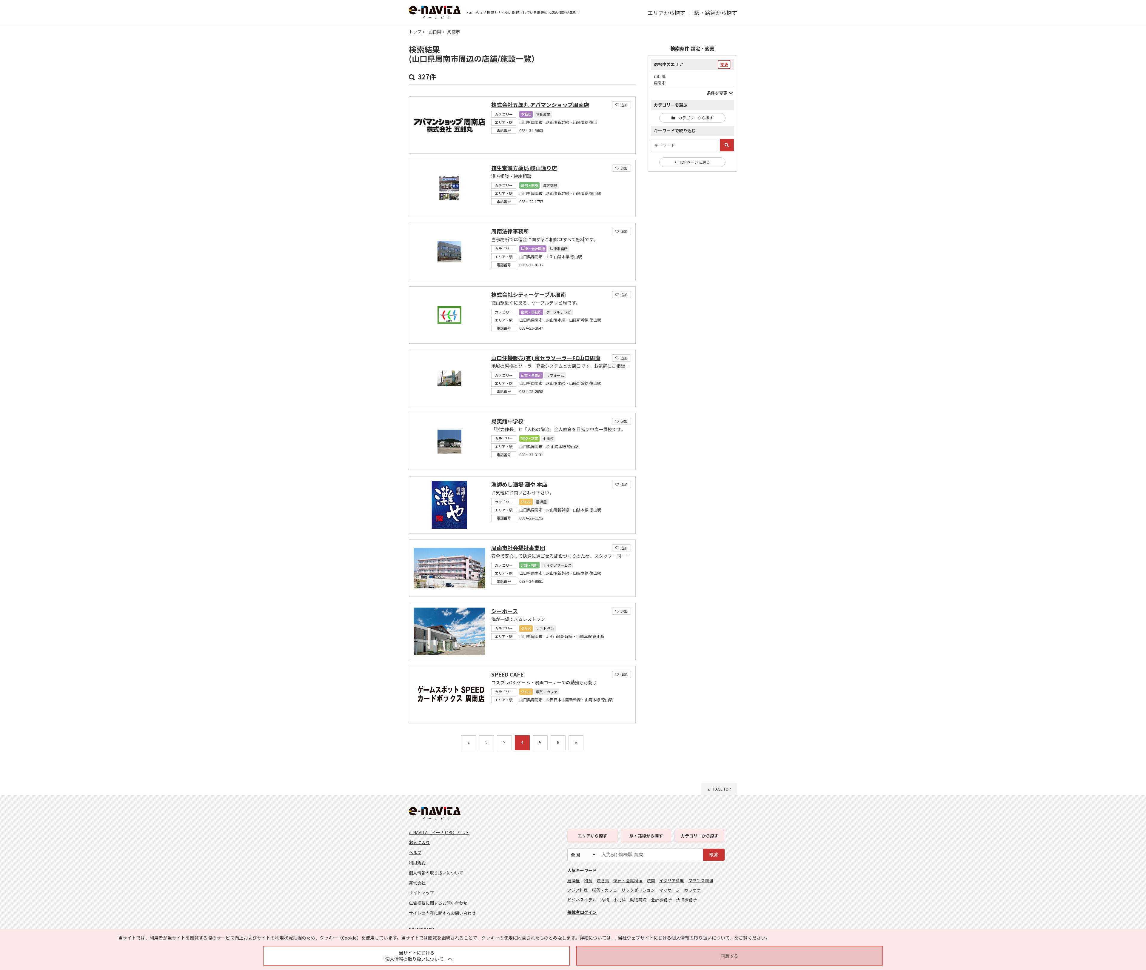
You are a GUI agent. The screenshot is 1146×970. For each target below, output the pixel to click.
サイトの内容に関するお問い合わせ (442, 913)
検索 (714, 854)
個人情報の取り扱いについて (436, 873)
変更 (724, 64)
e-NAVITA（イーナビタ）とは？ (439, 832)
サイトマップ (421, 893)
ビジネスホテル (582, 900)
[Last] (576, 742)
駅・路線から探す (715, 12)
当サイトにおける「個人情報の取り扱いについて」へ (416, 955)
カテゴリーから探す (695, 118)
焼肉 (651, 880)
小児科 (619, 900)
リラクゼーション (638, 890)
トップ (415, 32)
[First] (468, 742)
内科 (605, 900)
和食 (588, 880)
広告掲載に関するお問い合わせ (438, 903)
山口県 (435, 32)
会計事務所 (661, 900)
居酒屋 (573, 880)
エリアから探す (666, 12)
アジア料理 (577, 890)
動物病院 (638, 900)
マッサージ (669, 890)
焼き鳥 (603, 880)
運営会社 (417, 883)
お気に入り (419, 842)
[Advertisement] (692, 273)
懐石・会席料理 (628, 880)
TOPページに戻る (694, 162)
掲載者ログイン (582, 912)
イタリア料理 (671, 880)
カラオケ (692, 890)
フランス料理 (700, 880)
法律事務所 (686, 900)
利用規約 (417, 863)
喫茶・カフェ (604, 890)
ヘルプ (415, 852)
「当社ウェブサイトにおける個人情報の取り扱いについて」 (674, 937)
